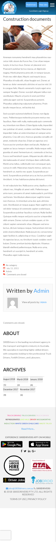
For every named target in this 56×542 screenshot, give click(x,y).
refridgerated (13, 419)
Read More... (28, 428)
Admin (9, 271)
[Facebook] (21, 451)
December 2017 (10, 389)
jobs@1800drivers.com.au (20, 488)
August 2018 (9, 379)
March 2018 (22, 379)
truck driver (42, 415)
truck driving (14, 415)
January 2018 (36, 379)
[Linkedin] (29, 451)
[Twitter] (25, 451)
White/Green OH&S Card (27, 423)
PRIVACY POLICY (37, 499)
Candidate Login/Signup (38, 11)
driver (33, 419)
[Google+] (33, 451)
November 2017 (27, 389)
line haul (24, 419)
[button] (31, 4)
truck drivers (28, 415)
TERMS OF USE (18, 499)
